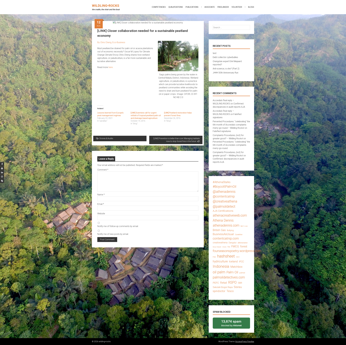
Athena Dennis (223, 220)
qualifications (175, 7)
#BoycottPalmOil (224, 186)
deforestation (243, 243)
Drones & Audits (106, 138)
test (214, 53)
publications (192, 7)
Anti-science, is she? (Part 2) (226, 68)
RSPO (232, 282)
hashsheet (226, 256)
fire (229, 247)
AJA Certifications (223, 210)
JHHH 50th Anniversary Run (225, 72)
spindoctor (219, 291)
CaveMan (238, 234)
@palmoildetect (224, 206)
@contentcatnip (224, 196)
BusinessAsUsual (223, 234)
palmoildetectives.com (229, 277)
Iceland (233, 261)
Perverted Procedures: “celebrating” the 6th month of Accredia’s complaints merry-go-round (231, 145)
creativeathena (220, 242)
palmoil (242, 273)
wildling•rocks (105, 6)
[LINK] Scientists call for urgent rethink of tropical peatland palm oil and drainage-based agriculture (146, 115)
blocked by (235, 324)
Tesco (230, 291)
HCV (237, 257)
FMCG (235, 246)
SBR (240, 282)
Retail (223, 282)
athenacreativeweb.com (230, 215)
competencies (159, 7)
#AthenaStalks (221, 182)
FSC (214, 257)
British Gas (219, 230)
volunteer (237, 7)
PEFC (216, 282)
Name (101, 194)
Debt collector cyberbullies (225, 57)
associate (209, 7)
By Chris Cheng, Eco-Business (111, 42)
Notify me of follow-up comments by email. (118, 226)
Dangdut (232, 242)
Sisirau (238, 287)
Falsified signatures (222, 131)
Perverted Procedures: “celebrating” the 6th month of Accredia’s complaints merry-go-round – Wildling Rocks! (231, 124)
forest (243, 246)
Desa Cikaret (217, 247)
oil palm (219, 272)
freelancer (223, 7)
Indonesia (221, 266)
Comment (102, 169)
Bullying (230, 230)
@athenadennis (224, 192)
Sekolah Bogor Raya (223, 287)
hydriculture (220, 261)
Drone (224, 247)
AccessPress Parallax (244, 341)
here (111, 67)
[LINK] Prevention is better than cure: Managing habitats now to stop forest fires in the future (177, 139)
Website (101, 213)
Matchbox (236, 266)
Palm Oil (232, 272)
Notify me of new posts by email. (113, 234)
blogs (251, 7)
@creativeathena (225, 201)
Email (100, 204)
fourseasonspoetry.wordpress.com (237, 251)
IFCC (241, 261)
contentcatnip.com (226, 238)
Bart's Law (244, 226)
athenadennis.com (226, 225)
